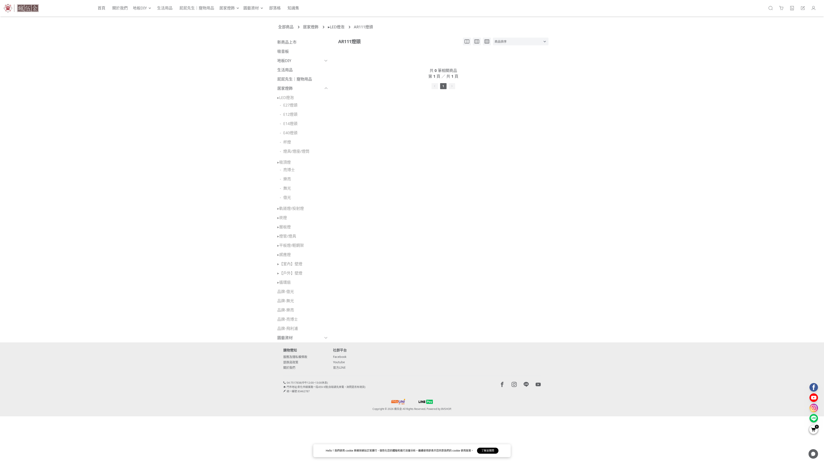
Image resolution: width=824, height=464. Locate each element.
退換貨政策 (290, 362)
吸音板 (283, 51)
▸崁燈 (282, 217)
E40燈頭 (290, 132)
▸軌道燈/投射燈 (290, 208)
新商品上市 (287, 42)
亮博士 (289, 169)
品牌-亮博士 (287, 319)
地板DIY (284, 60)
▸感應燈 (284, 254)
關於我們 (289, 367)
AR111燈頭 (363, 26)
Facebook (339, 357)
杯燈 (287, 142)
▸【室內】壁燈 (289, 263)
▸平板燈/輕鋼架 (290, 245)
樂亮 (287, 179)
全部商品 (286, 26)
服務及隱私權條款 (295, 357)
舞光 (287, 188)
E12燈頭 (290, 114)
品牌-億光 (285, 291)
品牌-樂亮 (285, 310)
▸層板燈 (284, 226)
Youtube (339, 362)
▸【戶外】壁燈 (289, 273)
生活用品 (285, 69)
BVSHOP (446, 409)
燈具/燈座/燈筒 (296, 151)
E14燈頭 (290, 123)
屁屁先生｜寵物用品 (294, 79)
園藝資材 (285, 337)
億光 (287, 197)
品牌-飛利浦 (287, 328)
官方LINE (339, 367)
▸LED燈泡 (336, 26)
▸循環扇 (284, 282)
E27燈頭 (290, 105)
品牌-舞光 (285, 300)
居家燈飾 (310, 26)
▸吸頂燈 (284, 162)
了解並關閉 (487, 450)
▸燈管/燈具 (286, 236)
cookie (349, 450)
